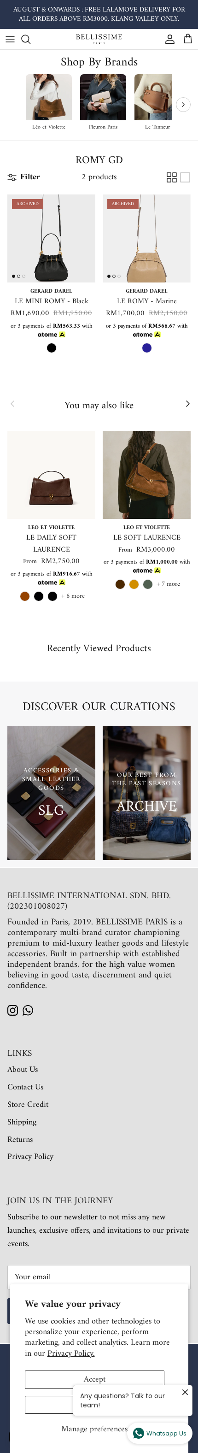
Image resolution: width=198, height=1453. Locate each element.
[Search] (30, 39)
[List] (185, 177)
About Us (22, 1070)
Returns (20, 1140)
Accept (94, 1379)
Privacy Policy (30, 1157)
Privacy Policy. (71, 1354)
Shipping (21, 1122)
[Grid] (171, 177)
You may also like (99, 406)
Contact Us (25, 1087)
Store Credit (27, 1105)
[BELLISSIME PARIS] (99, 39)
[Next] (183, 104)
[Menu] (10, 39)
